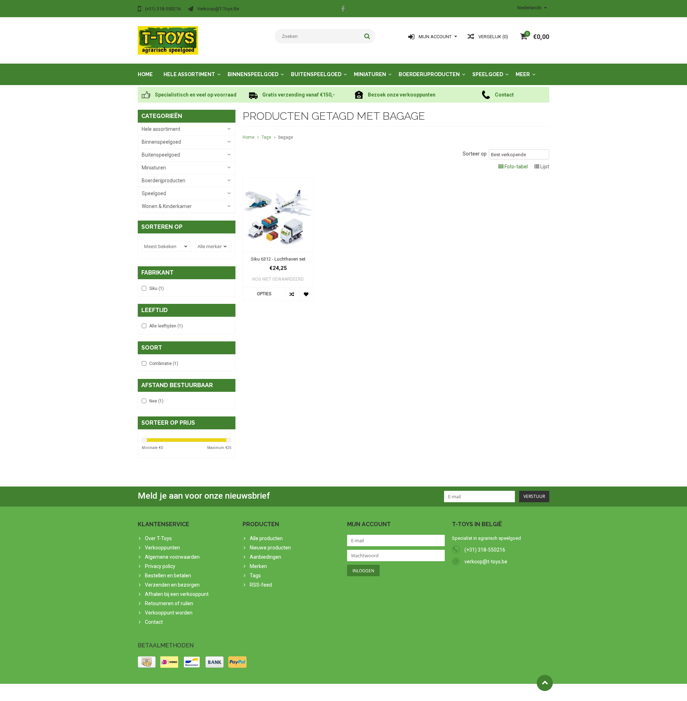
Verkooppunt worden (169, 613)
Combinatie (163, 363)
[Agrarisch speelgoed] (168, 40)
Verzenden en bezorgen (172, 585)
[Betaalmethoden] (147, 662)
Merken (258, 566)
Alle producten (266, 538)
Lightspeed (280, 692)
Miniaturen (370, 74)
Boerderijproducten (429, 74)
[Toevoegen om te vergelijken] (292, 294)
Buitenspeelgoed (316, 74)
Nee (156, 401)
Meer (523, 74)
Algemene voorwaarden (172, 557)
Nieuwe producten (270, 548)
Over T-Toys (158, 538)
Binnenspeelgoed (253, 74)
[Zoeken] (367, 36)
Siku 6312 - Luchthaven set (278, 259)
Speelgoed (487, 74)
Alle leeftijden (166, 326)
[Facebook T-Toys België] (343, 10)
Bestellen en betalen (168, 575)
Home (145, 74)
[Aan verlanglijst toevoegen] (306, 294)
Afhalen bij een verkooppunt (177, 594)
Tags (266, 137)
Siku (156, 288)
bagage (285, 137)
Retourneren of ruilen (169, 603)
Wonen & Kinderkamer (167, 206)
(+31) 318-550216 (484, 550)
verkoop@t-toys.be (485, 561)
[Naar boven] (545, 683)
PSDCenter (231, 692)
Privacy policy (160, 566)
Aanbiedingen (265, 557)
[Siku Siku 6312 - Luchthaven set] (278, 181)
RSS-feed (261, 585)
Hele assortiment (189, 74)
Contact (154, 622)
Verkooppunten (162, 548)
